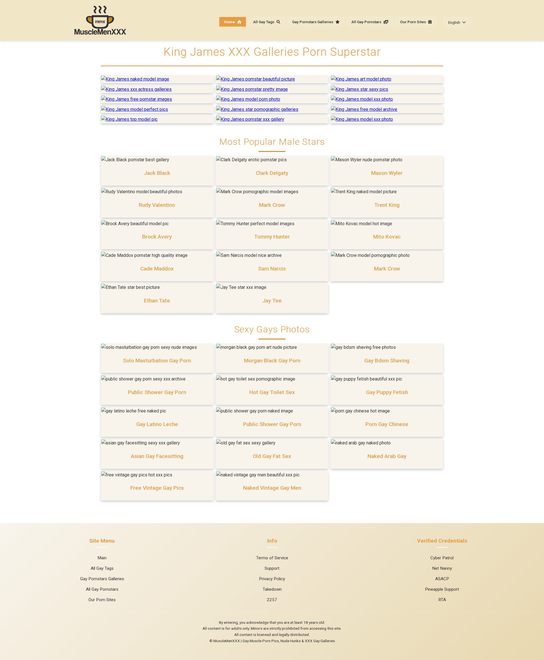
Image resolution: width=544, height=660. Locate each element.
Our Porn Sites (413, 22)
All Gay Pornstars (366, 22)
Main (102, 557)
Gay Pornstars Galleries (313, 22)
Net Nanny (442, 568)
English (454, 22)
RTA (442, 599)
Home (230, 22)
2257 (272, 599)
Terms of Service (272, 557)
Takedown (272, 589)
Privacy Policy (272, 578)
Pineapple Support (442, 589)
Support (272, 568)
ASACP (442, 578)
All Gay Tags (264, 22)
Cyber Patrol (442, 557)
